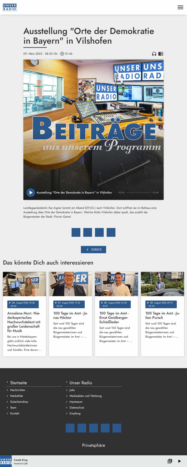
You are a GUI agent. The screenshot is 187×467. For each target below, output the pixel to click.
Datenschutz (77, 407)
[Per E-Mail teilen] (111, 232)
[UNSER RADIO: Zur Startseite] (89, 7)
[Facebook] (81, 428)
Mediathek (16, 396)
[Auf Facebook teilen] (76, 232)
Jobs (72, 390)
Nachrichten (17, 390)
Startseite (18, 383)
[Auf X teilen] (87, 232)
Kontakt (14, 413)
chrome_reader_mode (160, 53)
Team (13, 407)
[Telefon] (105, 428)
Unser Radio (81, 383)
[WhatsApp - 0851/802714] (116, 428)
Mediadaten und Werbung (86, 396)
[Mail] (70, 428)
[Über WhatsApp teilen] (99, 232)
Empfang (75, 413)
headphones (154, 53)
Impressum (76, 402)
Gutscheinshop (19, 402)
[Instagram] (93, 428)
